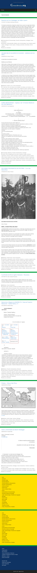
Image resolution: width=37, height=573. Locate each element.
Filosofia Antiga (5, 480)
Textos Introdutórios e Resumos (8, 553)
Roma (15, 293)
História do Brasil (5, 486)
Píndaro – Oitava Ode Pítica (9, 383)
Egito (24, 260)
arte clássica (12, 87)
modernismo (22, 93)
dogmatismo (3, 155)
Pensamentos (22, 158)
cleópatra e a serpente (24, 259)
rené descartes (18, 374)
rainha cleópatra (21, 266)
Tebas (14, 422)
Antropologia (5, 152)
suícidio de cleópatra (14, 268)
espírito (12, 155)
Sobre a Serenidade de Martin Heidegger (13, 429)
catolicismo (30, 370)
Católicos (23, 286)
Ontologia (18, 44)
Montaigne (8, 158)
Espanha (29, 88)
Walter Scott (8, 376)
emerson (8, 155)
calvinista (17, 259)
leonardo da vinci (8, 91)
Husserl (10, 44)
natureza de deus (4, 292)
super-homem (12, 160)
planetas (23, 292)
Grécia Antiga (9, 418)
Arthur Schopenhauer (10, 154)
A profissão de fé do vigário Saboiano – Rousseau (15, 275)
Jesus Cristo (30, 289)
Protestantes (3, 293)
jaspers (14, 44)
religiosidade (11, 374)
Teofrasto (23, 160)
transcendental (29, 160)
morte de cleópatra (18, 263)
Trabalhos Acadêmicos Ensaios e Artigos (10, 554)
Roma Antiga (4, 499)
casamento (11, 88)
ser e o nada (19, 293)
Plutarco (27, 158)
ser (31, 374)
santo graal (23, 374)
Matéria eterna (10, 291)
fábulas (28, 155)
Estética (6, 90)
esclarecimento (22, 288)
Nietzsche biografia (15, 373)
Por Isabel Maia (4, 436)
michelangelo (7, 93)
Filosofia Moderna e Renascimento (8, 483)
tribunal (2, 295)
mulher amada (26, 263)
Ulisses (33, 160)
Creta (31, 286)
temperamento (18, 160)
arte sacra (7, 88)
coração (24, 154)
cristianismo (3, 371)
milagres (20, 291)
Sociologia (24, 152)
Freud (27, 43)
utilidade (3, 161)
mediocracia (31, 157)
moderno (27, 93)
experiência (24, 155)
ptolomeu (16, 266)
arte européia (17, 87)
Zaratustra (14, 376)
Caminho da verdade (17, 286)
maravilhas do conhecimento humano (23, 91)
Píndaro (29, 421)
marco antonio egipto (23, 262)
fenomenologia (23, 43)
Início (3, 477)
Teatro (31, 293)
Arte (8, 87)
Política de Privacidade (6, 562)
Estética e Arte (10, 85)
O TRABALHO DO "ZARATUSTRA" (13, 337)
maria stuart (7, 263)
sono (11, 422)
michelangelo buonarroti (15, 93)
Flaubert (32, 155)
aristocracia (16, 370)
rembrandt (25, 94)
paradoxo (19, 292)
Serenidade (27, 44)
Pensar (28, 468)
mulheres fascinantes (12, 265)
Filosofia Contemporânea (21, 40)
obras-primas (7, 94)
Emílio (18, 288)
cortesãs (21, 260)
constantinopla (12, 260)
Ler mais (3, 415)
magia (17, 262)
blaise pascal (5, 468)
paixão (18, 158)
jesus (26, 289)
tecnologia (24, 470)
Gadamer (31, 43)
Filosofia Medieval (5, 481)
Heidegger (28, 40)
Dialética (15, 43)
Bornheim (4, 43)
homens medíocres (8, 157)
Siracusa (8, 422)
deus (18, 88)
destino (7, 288)
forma (9, 90)
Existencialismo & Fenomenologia (9, 40)
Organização (14, 292)
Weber (34, 470)
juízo (6, 291)
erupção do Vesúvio (23, 88)
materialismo (15, 291)
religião (21, 94)
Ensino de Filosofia (5, 557)
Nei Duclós (4, 565)
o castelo (30, 265)
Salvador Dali (4, 560)
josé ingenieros (22, 157)
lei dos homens (29, 371)
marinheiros (12, 263)
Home (3, 548)
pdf (15, 421)
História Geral (9, 257)
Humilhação (12, 289)
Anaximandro (10, 370)
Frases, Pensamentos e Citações (8, 506)
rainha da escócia (28, 266)
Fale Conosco (4, 551)
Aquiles (4, 419)
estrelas (20, 155)
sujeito (13, 470)
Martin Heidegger (22, 468)
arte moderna (28, 87)
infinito (17, 157)
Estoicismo (16, 155)
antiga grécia (9, 259)
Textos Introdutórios (17, 85)
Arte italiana (23, 87)
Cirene (22, 419)
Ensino (3, 490)
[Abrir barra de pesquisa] (35, 10)
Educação (14, 288)
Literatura (27, 157)
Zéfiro (10, 161)
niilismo (21, 373)
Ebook (2, 421)
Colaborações (4, 550)
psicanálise (22, 44)
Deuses (10, 288)
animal (4, 154)
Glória (2, 157)
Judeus (2, 291)
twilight (23, 268)
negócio (14, 158)
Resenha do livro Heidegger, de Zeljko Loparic (14, 20)
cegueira (27, 286)
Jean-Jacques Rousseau (20, 289)
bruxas (14, 259)
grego (22, 90)
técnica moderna (18, 470)
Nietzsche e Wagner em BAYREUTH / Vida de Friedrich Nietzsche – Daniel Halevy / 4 (16, 303)
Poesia (32, 421)
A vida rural (5, 87)
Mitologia (18, 418)
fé (6, 289)
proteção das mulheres (9, 266)
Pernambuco (12, 94)
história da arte (26, 90)
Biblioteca (4, 85)
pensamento (19, 421)
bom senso (16, 154)
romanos (3, 268)
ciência (15, 88)
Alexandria (5, 259)
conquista (21, 154)
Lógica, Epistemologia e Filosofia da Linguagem (11, 494)
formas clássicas (14, 90)
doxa (19, 43)
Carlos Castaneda (5, 563)
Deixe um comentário (7, 47)
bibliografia (18, 419)
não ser (31, 291)
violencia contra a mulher (30, 268)
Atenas (14, 419)
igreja (31, 90)
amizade (4, 286)
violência (8, 295)
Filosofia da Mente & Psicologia (8, 493)
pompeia (17, 94)
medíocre (3, 158)
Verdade (7, 161)
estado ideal (9, 371)
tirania (34, 293)
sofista (28, 293)
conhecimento (26, 419)
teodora (20, 268)
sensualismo (28, 374)
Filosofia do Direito (5, 505)
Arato (7, 286)
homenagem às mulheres (6, 262)
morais (11, 158)
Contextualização (10, 43)
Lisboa (13, 91)
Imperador (14, 262)
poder (30, 158)
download (31, 419)
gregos (19, 371)
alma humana (5, 370)
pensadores (25, 373)
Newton (10, 292)
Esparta (27, 288)
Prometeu (31, 292)
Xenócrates (13, 295)
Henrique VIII (30, 260)
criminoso (29, 154)
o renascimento (11, 421)
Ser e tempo (32, 468)
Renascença (30, 94)
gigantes (13, 371)
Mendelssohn (4, 373)
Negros (26, 265)
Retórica (11, 293)
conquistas (7, 260)
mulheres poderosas (20, 265)
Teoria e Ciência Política (6, 489)
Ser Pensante (4, 470)
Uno (5, 295)
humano (13, 157)
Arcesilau (10, 419)
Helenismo (23, 371)
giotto (19, 90)
